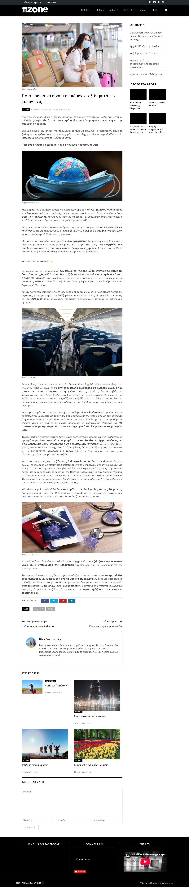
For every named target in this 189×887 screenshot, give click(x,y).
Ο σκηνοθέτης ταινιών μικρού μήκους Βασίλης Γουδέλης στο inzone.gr (146, 36)
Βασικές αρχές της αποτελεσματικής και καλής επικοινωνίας (144, 64)
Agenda (113, 10)
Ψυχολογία (50, 681)
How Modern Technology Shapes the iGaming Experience (135, 108)
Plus (155, 10)
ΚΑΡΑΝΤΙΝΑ (39, 609)
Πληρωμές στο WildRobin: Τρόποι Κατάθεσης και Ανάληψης (138, 130)
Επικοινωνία (50, 2)
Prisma (100, 10)
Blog (18, 883)
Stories (85, 10)
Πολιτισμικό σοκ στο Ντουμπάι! (90, 716)
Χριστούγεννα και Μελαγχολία (146, 74)
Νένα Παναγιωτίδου (43, 110)
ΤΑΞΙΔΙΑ (50, 609)
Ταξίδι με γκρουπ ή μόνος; (35, 765)
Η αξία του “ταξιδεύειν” (56, 685)
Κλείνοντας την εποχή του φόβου (105, 626)
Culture (128, 10)
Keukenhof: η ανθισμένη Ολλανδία (91, 765)
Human (142, 10)
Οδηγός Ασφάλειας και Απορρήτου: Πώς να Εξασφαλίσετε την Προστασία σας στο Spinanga (157, 133)
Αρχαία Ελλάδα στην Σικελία (145, 46)
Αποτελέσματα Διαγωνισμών (33, 883)
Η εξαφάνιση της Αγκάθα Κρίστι (38, 626)
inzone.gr (155, 883)
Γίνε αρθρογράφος (32, 2)
